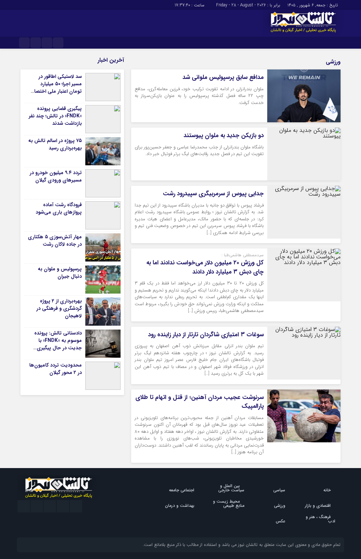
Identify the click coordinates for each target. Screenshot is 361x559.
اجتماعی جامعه (181, 490)
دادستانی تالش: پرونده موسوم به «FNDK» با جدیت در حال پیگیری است (58, 344)
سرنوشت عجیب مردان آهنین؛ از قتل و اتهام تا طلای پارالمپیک (199, 402)
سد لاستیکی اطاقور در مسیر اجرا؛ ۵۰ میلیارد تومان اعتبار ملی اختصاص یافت (55, 88)
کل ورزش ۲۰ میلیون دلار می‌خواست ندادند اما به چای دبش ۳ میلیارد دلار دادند (205, 267)
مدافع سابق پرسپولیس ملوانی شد (223, 77)
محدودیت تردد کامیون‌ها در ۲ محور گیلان (55, 368)
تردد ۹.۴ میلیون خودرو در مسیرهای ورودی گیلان (56, 176)
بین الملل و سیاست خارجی (231, 488)
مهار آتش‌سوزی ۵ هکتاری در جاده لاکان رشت (55, 240)
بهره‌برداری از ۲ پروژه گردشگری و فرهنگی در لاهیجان (59, 308)
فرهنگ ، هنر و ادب (320, 519)
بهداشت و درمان (179, 505)
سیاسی (279, 490)
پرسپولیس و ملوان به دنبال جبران (60, 272)
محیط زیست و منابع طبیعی (228, 503)
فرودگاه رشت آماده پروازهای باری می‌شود (59, 208)
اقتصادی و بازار (318, 505)
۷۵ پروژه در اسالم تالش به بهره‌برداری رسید (55, 144)
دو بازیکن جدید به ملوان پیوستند (224, 135)
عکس (280, 521)
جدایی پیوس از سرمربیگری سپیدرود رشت (213, 193)
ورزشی (279, 505)
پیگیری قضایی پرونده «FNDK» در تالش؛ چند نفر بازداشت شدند (55, 116)
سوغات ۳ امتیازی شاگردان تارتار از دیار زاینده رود (206, 334)
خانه (327, 490)
